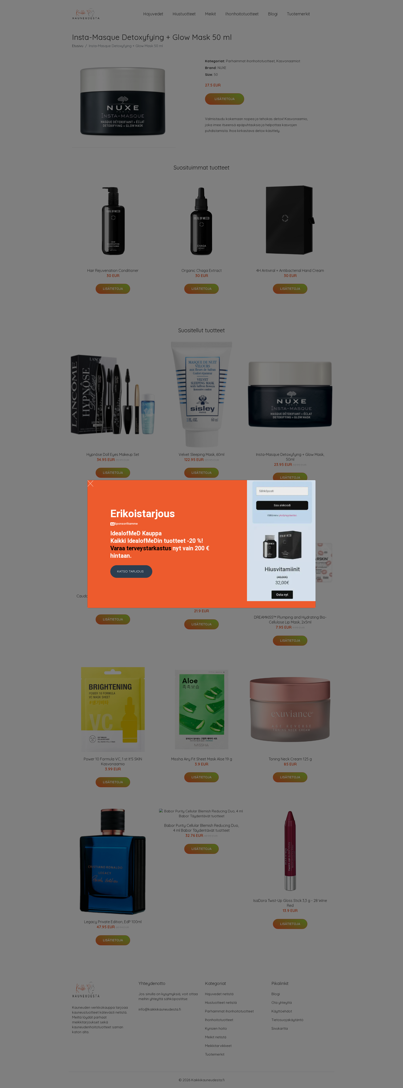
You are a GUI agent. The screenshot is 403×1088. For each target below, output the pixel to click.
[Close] (90, 483)
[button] (131, 571)
